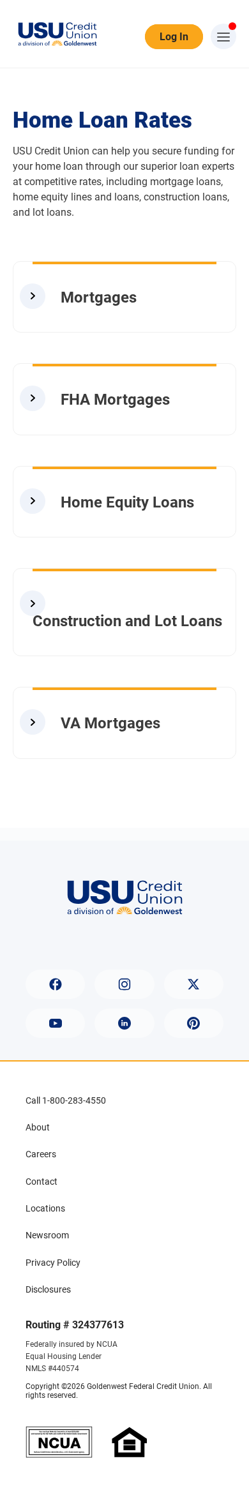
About (38, 1127)
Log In (174, 37)
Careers (41, 1154)
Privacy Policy (53, 1262)
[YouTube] (55, 1023)
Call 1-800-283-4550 (66, 1100)
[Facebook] (55, 984)
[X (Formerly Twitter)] (193, 984)
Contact (41, 1181)
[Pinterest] (193, 1023)
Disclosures (48, 1289)
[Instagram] (124, 984)
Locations (45, 1208)
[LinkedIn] (124, 1023)
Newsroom (47, 1235)
